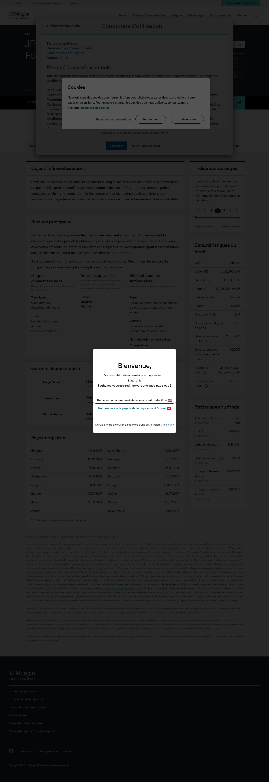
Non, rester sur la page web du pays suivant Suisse (132, 408)
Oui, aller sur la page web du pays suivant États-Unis (132, 400)
